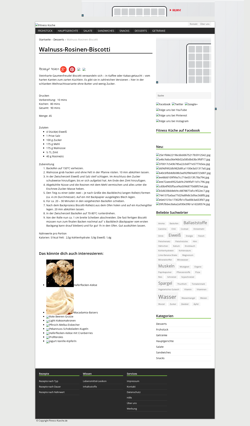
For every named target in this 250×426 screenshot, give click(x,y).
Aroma (161, 223)
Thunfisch (182, 284)
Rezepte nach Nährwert (52, 392)
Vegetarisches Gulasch (168, 289)
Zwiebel (185, 304)
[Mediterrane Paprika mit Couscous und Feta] (183, 155)
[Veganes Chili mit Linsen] (183, 173)
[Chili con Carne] (183, 159)
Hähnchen (163, 246)
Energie (189, 236)
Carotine (162, 229)
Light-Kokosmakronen (62, 320)
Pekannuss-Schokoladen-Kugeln (68, 328)
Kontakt (193, 23)
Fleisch (201, 236)
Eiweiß (175, 235)
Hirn (195, 241)
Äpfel (196, 304)
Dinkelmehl (198, 229)
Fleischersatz (164, 241)
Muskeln (166, 266)
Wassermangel (188, 298)
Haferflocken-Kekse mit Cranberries (71, 333)
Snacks (124, 30)
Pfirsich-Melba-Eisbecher (64, 324)
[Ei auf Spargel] (183, 168)
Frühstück (45, 30)
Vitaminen (201, 289)
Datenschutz (134, 392)
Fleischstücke (181, 241)
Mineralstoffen (165, 259)
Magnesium (187, 255)
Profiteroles (56, 337)
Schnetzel (171, 277)
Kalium (176, 246)
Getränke (158, 30)
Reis (160, 277)
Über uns (205, 23)
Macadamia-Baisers (86, 312)
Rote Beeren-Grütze (61, 316)
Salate (87, 30)
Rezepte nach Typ (48, 381)
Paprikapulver (164, 272)
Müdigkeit (184, 266)
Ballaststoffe (195, 222)
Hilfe (129, 397)
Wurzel (161, 304)
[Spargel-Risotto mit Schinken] (182, 190)
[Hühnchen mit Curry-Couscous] (182, 195)
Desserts (141, 30)
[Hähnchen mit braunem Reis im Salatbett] (182, 199)
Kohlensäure (185, 250)
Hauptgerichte (68, 30)
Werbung (132, 408)
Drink (160, 236)
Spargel (165, 283)
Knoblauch (190, 246)
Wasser (167, 296)
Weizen (203, 298)
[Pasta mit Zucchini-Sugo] (182, 181)
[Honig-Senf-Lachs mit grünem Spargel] (182, 177)
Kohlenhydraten (166, 250)
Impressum (133, 381)
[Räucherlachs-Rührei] (182, 186)
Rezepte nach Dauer (50, 386)
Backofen (174, 223)
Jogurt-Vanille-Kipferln (63, 341)
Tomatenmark (198, 284)
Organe (197, 266)
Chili (173, 229)
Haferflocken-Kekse (85, 285)
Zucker (173, 304)
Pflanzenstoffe (183, 272)
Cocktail (184, 229)
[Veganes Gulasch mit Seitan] (183, 164)
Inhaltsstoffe (90, 386)
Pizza (197, 272)
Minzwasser (182, 259)
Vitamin (188, 289)
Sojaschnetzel (187, 277)
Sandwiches (106, 30)
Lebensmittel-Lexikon (95, 381)
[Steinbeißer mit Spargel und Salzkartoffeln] (183, 204)
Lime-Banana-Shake (167, 255)
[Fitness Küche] (45, 25)
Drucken (44, 95)
